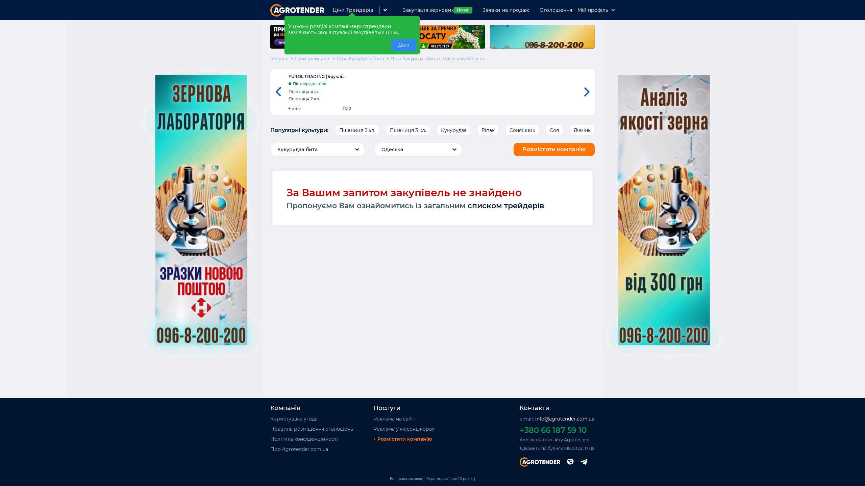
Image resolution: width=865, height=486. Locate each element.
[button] (278, 92)
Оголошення (556, 10)
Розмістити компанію (554, 149)
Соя (554, 130)
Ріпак (488, 130)
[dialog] (352, 35)
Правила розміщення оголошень (311, 429)
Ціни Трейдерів (353, 10)
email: (557, 419)
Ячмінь (582, 130)
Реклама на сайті (394, 419)
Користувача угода (294, 419)
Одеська (392, 149)
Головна (279, 58)
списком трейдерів (506, 205)
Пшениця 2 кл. (357, 130)
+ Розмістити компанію (402, 439)
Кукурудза (454, 130)
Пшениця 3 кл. (408, 130)
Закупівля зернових (436, 10)
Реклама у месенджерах (403, 429)
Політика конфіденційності (304, 439)
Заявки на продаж (506, 10)
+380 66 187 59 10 (553, 430)
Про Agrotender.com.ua (299, 449)
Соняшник (522, 130)
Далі (403, 45)
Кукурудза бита (297, 149)
